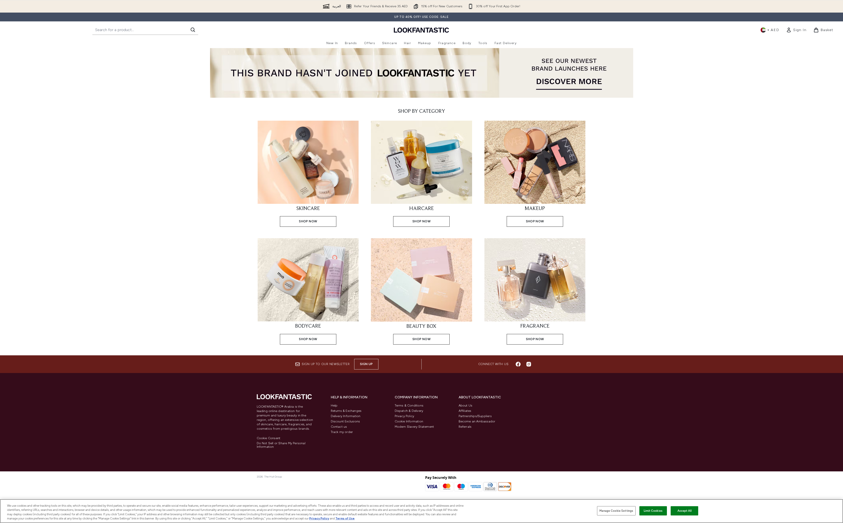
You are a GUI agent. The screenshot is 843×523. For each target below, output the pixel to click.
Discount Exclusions (345, 421)
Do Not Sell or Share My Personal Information (281, 445)
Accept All (684, 510)
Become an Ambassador (477, 421)
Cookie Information (409, 421)
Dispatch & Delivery (409, 411)
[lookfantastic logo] (421, 30)
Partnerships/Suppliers (475, 416)
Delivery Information (346, 416)
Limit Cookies (653, 510)
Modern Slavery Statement (414, 427)
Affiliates (465, 411)
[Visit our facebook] (518, 364)
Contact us (339, 427)
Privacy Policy (404, 416)
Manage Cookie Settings (616, 510)
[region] (421, 511)
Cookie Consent (269, 438)
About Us (466, 405)
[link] (796, 30)
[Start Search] (192, 30)
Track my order (342, 432)
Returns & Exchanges (346, 411)
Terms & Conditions (409, 405)
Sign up (366, 364)
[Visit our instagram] (528, 364)
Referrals (465, 427)
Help (334, 405)
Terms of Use (345, 518)
